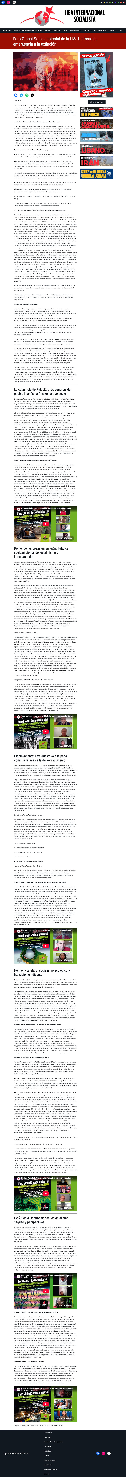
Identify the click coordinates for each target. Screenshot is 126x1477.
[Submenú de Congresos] (91, 30)
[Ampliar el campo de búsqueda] (121, 30)
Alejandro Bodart (19, 1425)
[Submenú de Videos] (114, 30)
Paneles (60, 1425)
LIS (46, 1425)
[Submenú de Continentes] (10, 30)
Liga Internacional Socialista (16, 1453)
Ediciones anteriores (96, 102)
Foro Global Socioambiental (35, 1425)
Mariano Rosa (52, 1425)
